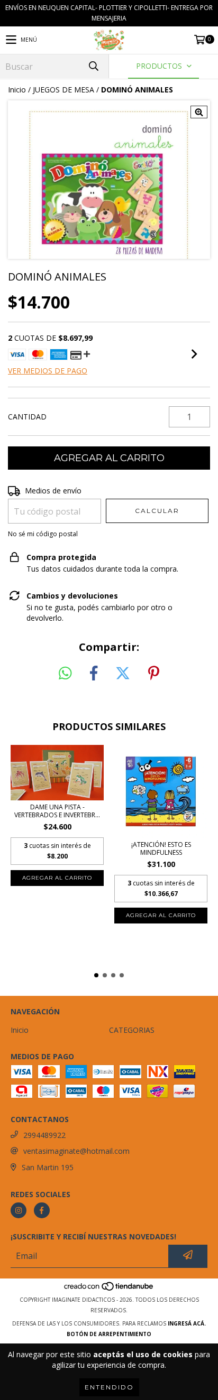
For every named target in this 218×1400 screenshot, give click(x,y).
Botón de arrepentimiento (109, 1334)
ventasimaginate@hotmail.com (76, 1151)
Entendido (109, 1387)
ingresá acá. (187, 1323)
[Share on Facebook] (93, 673)
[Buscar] (93, 66)
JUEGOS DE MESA (63, 90)
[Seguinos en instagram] (18, 1210)
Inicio (17, 90)
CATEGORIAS (132, 1030)
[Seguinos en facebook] (42, 1210)
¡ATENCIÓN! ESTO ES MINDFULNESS (161, 848)
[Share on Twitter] (123, 673)
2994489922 (44, 1135)
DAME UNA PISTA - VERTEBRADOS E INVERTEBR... (57, 811)
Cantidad (27, 417)
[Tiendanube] (109, 1289)
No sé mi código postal (43, 533)
